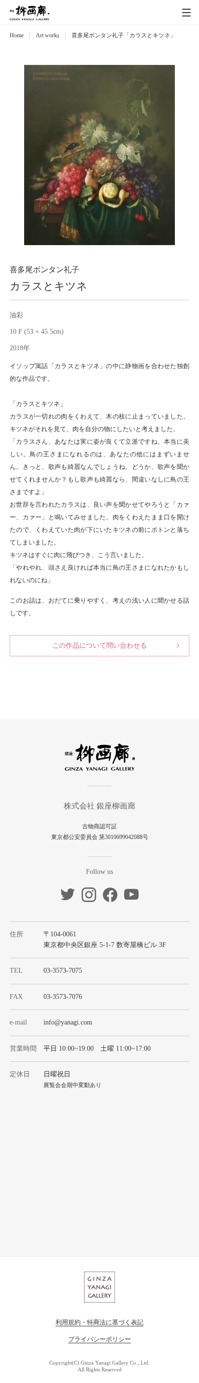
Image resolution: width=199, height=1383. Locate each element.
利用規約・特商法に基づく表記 (99, 1322)
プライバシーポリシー (99, 1339)
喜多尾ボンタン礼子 (44, 269)
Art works (47, 35)
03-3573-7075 (62, 970)
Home (17, 35)
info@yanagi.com (67, 1022)
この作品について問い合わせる (99, 645)
